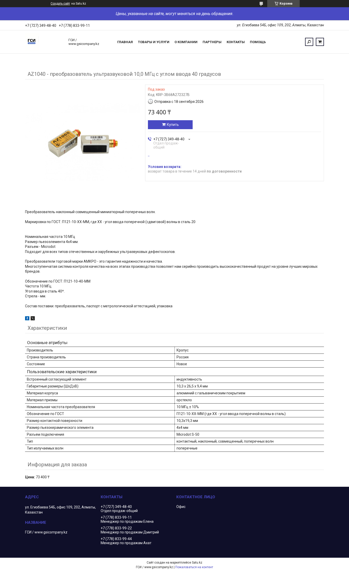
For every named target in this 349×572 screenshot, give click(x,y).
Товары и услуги (153, 42)
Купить (173, 125)
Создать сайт (60, 3)
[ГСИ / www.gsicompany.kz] (44, 42)
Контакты (236, 42)
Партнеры (212, 42)
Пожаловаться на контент (194, 567)
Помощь (258, 42)
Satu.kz (197, 562)
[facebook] (27, 319)
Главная (125, 42)
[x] (33, 319)
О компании (186, 42)
